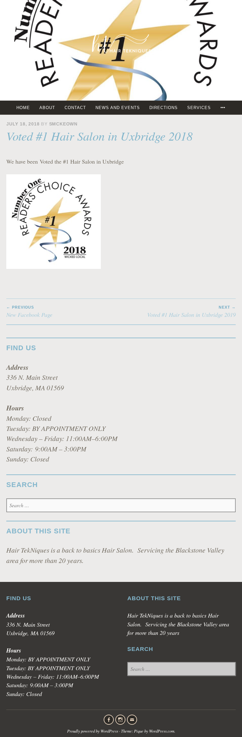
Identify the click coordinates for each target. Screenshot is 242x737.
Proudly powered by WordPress (92, 731)
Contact (75, 107)
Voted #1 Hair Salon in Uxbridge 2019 (191, 311)
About (47, 107)
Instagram (120, 720)
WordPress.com (161, 731)
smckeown (63, 124)
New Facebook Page (29, 311)
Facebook (109, 720)
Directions (163, 107)
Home (23, 107)
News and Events (117, 107)
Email (132, 720)
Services (199, 107)
